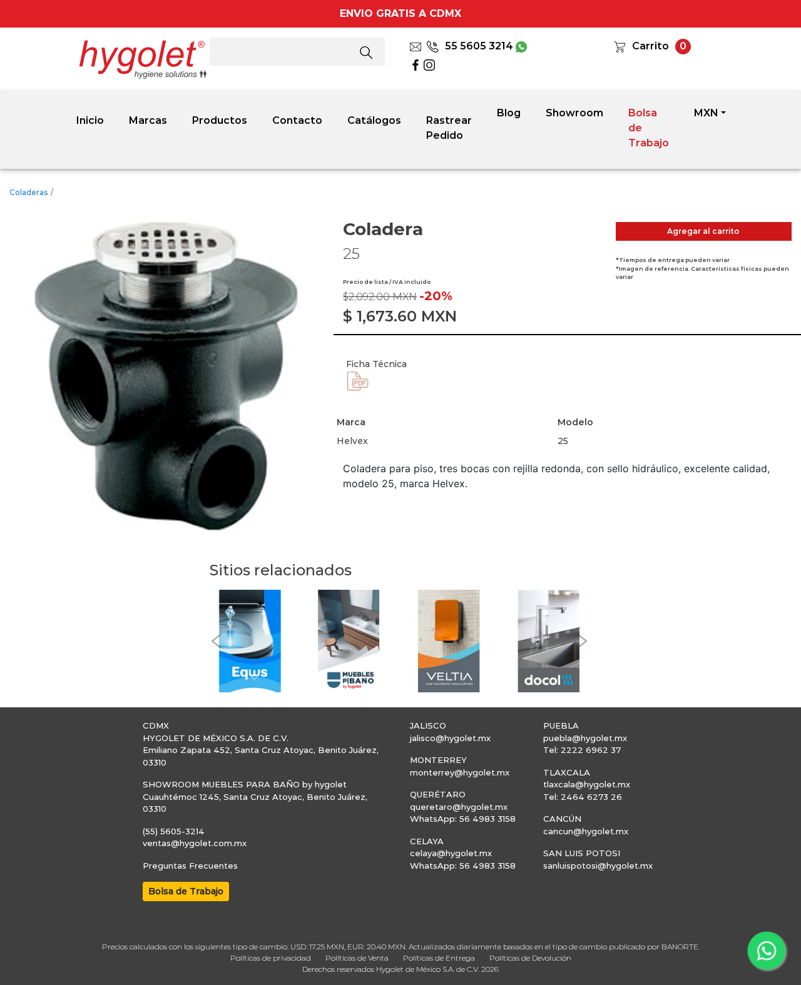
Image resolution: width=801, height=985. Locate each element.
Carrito (650, 46)
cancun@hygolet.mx (585, 831)
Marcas (148, 120)
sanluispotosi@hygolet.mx (598, 866)
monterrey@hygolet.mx (459, 772)
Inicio (90, 120)
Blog (509, 113)
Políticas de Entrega (439, 957)
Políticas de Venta (357, 957)
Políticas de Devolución (530, 957)
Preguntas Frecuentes (190, 866)
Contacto (297, 120)
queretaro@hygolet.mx (459, 807)
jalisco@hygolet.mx (450, 738)
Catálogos (374, 120)
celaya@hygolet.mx (451, 853)
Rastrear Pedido (449, 127)
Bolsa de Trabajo (648, 128)
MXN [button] (706, 113)
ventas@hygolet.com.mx (195, 843)
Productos (219, 120)
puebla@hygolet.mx (585, 738)
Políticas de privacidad (270, 957)
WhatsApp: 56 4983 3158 (463, 819)
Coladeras (28, 192)
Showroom (574, 113)
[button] (216, 641)
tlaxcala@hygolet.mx (586, 784)
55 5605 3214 (479, 46)
